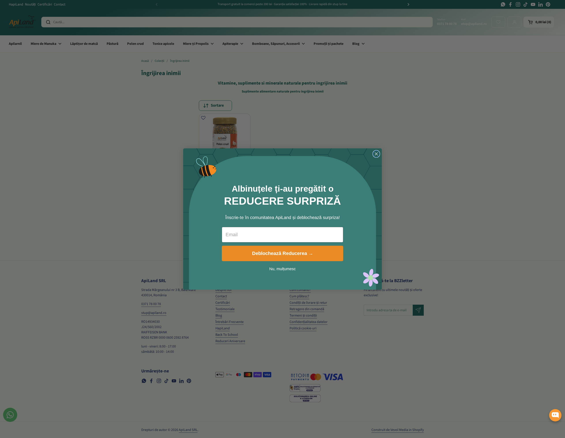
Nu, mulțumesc (282, 269)
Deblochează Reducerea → (282, 253)
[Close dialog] (376, 154)
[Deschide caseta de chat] (555, 415)
